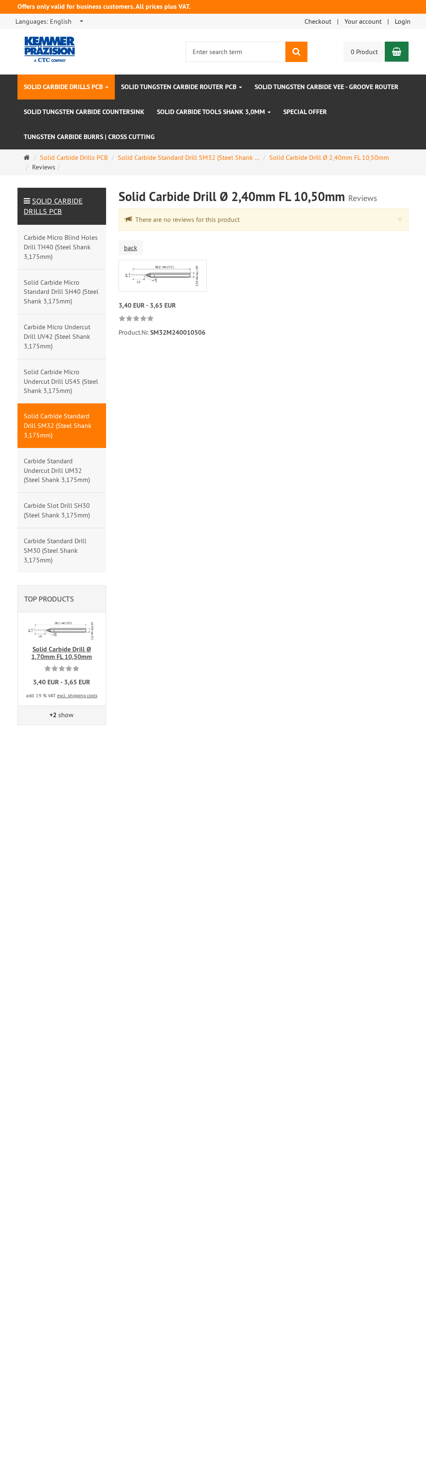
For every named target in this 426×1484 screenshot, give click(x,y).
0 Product (364, 51)
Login (403, 21)
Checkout (318, 21)
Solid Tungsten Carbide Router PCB (179, 86)
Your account (362, 21)
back (130, 248)
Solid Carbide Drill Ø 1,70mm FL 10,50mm (61, 653)
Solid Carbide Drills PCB (64, 86)
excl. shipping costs (77, 695)
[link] (136, 319)
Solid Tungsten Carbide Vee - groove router (327, 86)
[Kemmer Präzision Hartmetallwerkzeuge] (43, 46)
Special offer (305, 111)
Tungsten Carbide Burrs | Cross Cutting (89, 136)
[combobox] (49, 21)
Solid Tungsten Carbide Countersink (84, 111)
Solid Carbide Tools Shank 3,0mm (212, 111)
